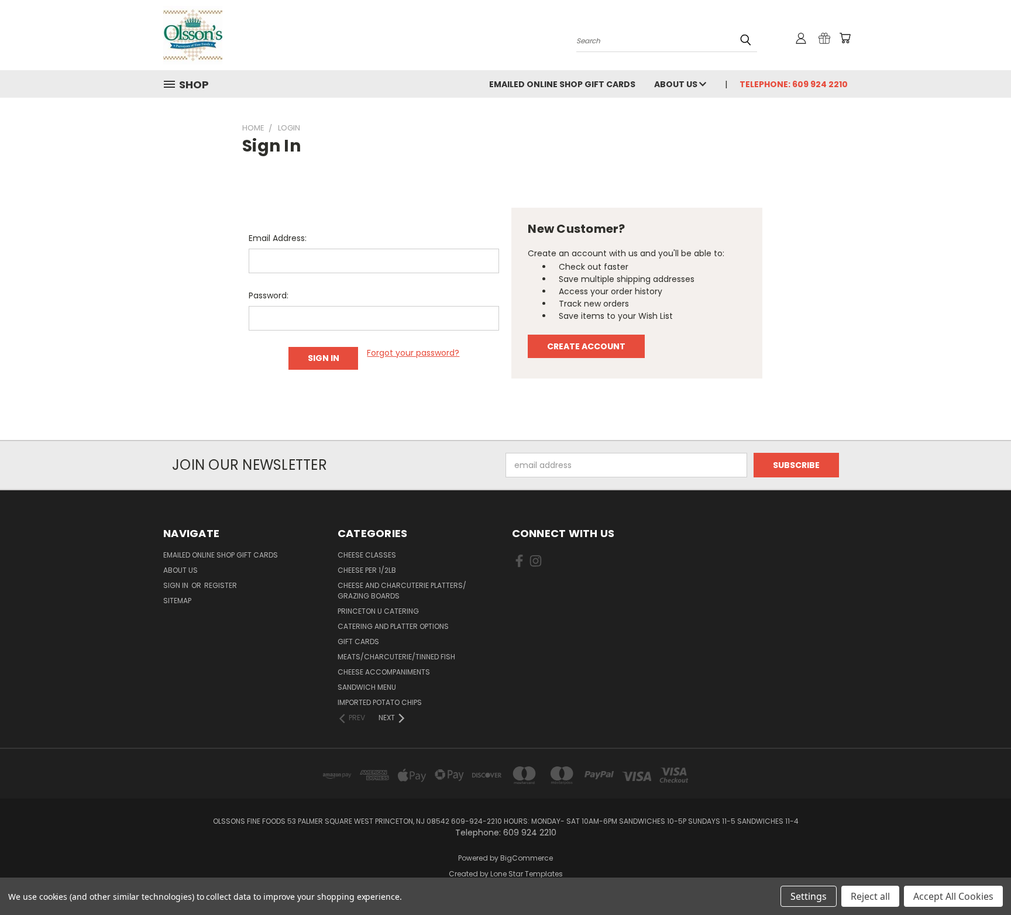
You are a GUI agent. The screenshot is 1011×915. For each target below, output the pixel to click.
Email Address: (278, 238)
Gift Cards (358, 641)
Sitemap (177, 601)
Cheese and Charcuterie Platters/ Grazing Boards (402, 590)
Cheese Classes (367, 555)
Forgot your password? (413, 353)
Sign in (176, 585)
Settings (808, 896)
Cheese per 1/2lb (367, 570)
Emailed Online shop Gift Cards (562, 84)
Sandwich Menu (367, 687)
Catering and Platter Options (393, 626)
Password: (268, 295)
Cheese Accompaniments (384, 672)
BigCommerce (526, 858)
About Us (676, 84)
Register (220, 585)
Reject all (870, 896)
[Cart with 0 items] (845, 38)
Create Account (586, 346)
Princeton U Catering (378, 611)
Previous (980, 878)
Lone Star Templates (526, 874)
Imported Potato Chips (380, 702)
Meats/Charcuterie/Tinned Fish (396, 657)
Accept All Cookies (953, 896)
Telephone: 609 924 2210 (794, 84)
